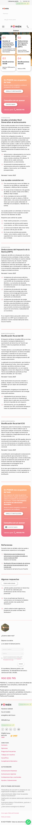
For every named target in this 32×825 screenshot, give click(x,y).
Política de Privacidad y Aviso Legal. (12, 659)
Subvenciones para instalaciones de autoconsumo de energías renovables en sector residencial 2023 (16, 556)
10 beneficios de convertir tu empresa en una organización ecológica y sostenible (15, 790)
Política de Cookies (5, 816)
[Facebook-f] (2, 729)
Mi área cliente (12, 19)
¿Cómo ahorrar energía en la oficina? (13, 806)
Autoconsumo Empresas (9, 771)
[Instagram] (14, 729)
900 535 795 (26, 1)
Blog (6, 19)
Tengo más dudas (9, 583)
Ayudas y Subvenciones (9, 780)
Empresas (5, 13)
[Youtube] (18, 729)
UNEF (3, 737)
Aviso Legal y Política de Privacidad (10, 813)
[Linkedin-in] (10, 729)
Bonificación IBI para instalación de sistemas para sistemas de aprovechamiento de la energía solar (17, 565)
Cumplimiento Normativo (9, 761)
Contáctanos (10, 104)
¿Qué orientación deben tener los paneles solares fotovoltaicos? (14, 795)
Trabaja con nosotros (8, 755)
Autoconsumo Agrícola (8, 774)
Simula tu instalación (13, 91)
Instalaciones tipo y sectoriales (11, 777)
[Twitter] (6, 729)
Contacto (4, 745)
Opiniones (4, 748)
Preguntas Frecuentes (8, 751)
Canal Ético (5, 758)
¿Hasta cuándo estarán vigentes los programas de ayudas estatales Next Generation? (15, 610)
